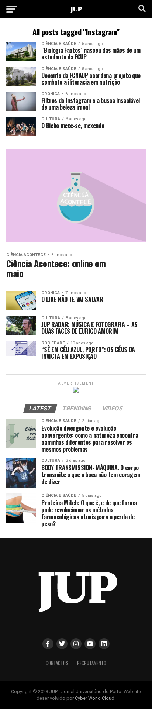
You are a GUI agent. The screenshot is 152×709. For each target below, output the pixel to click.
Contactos (57, 663)
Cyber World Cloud (94, 698)
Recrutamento (91, 663)
